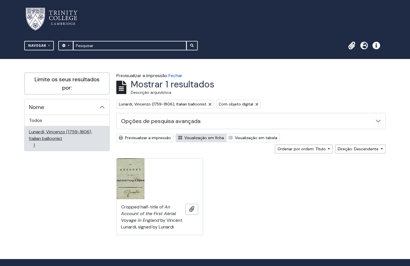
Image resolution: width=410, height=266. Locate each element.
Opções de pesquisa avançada (161, 121)
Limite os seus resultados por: (67, 83)
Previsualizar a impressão (147, 137)
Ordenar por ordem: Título (302, 148)
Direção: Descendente (359, 148)
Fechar (175, 75)
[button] (352, 46)
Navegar (37, 45)
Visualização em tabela (255, 137)
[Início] (54, 19)
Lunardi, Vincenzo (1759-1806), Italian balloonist (60, 138)
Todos (35, 120)
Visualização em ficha (203, 137)
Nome (36, 107)
